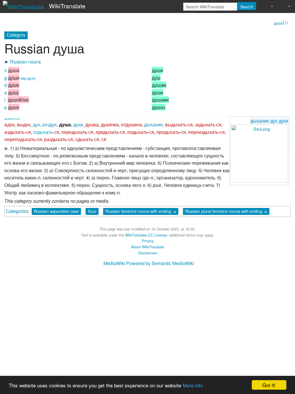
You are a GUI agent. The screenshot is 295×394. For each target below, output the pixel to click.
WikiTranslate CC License (146, 235)
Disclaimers (147, 253)
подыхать (137, 132)
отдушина (131, 125)
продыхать (167, 132)
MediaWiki (114, 264)
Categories (17, 211)
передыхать (74, 132)
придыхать (107, 132)
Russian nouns (25, 62)
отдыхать (43, 132)
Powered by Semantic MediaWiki (160, 264)
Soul (92, 212)
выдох (24, 125)
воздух (49, 125)
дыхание (259, 121)
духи (283, 121)
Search (246, 7)
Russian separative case (56, 212)
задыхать (205, 125)
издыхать (14, 132)
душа (279, 24)
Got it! (269, 385)
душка (92, 125)
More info (193, 385)
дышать (10, 119)
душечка (110, 125)
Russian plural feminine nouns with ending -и (226, 212)
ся (17, 119)
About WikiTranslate (147, 247)
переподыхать (20, 140)
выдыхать (175, 125)
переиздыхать (203, 132)
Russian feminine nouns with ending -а (140, 212)
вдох (10, 125)
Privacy (148, 241)
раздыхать (55, 140)
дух (273, 121)
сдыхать (84, 140)
